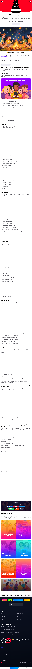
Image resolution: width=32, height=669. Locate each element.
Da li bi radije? (3, 619)
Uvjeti (2, 656)
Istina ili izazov (3, 613)
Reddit (17, 508)
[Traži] (30, 2)
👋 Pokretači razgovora (10, 52)
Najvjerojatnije (3, 616)
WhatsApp (11, 508)
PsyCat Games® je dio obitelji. (25, 662)
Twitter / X (22, 506)
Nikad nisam (3, 614)
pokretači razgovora (4, 56)
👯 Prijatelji (23, 52)
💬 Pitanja (17, 52)
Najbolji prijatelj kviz (20, 613)
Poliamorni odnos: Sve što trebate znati (7, 629)
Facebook (10, 506)
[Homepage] (1, 2)
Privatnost (3, 658)
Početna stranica (5, 595)
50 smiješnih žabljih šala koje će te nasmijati (8, 631)
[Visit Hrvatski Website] (6, 640)
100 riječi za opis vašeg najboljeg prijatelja (8, 626)
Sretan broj (18, 616)
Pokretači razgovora (18, 595)
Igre (18, 611)
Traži (11, 604)
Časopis (11, 595)
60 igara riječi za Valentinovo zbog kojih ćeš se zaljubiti (10, 634)
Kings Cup (3, 621)
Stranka (3, 611)
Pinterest (16, 506)
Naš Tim (2, 652)
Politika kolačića (3, 660)
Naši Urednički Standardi (5, 654)
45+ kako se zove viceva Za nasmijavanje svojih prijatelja (10, 632)
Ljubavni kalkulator (20, 621)
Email (22, 508)
